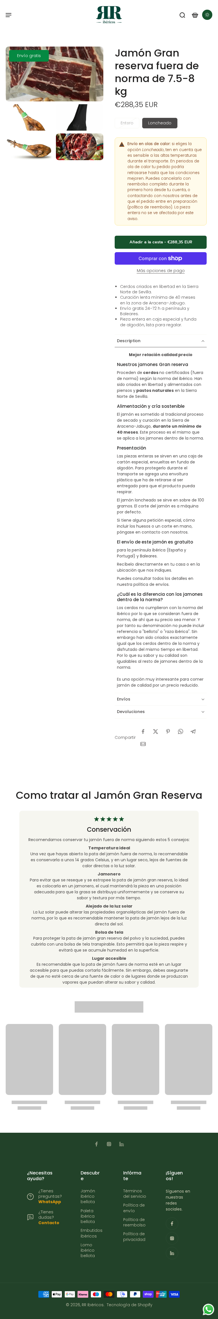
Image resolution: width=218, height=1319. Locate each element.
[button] (161, 242)
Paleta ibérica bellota (88, 1216)
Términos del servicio (134, 1193)
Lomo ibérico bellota (88, 1250)
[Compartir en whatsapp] (180, 731)
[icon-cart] (194, 14)
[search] (182, 14)
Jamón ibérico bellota (88, 1196)
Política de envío (134, 1208)
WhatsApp (49, 1202)
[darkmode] (207, 15)
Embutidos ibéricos (91, 1233)
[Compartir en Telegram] (193, 731)
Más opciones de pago (161, 271)
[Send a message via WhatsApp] (208, 1309)
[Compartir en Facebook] (143, 731)
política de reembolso (150, 207)
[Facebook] (96, 1144)
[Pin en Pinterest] (168, 731)
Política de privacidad (134, 1236)
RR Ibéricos (93, 1305)
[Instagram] (109, 1144)
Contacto (48, 1223)
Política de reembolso (134, 1222)
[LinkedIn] (121, 1144)
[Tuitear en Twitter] (155, 731)
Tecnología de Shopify (129, 1305)
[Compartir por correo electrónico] (143, 744)
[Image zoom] (54, 74)
